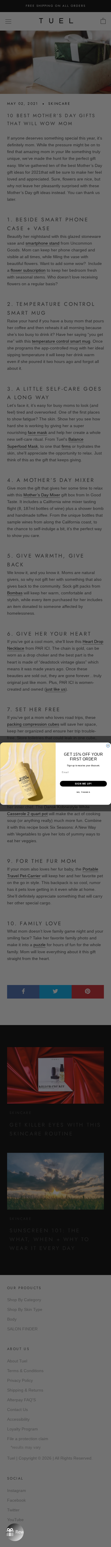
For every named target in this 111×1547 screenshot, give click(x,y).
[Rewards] (15, 1532)
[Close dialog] (108, 745)
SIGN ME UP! (83, 783)
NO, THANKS (83, 792)
